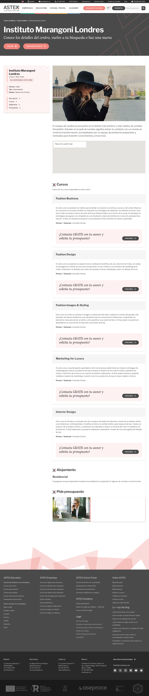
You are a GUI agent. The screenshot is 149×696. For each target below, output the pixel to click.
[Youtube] (136, 670)
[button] (94, 8)
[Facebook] (115, 670)
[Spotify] (141, 670)
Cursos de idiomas (9, 20)
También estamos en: (121, 665)
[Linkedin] (131, 670)
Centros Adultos (22, 20)
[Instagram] (126, 670)
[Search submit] (144, 8)
